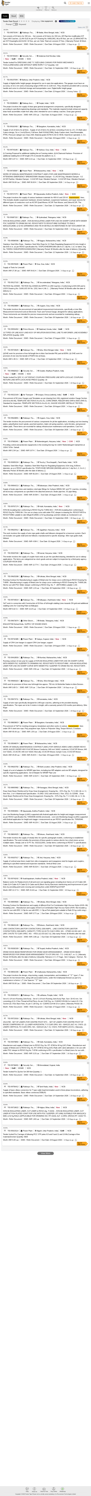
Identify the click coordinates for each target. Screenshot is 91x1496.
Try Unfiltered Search (67, 21)
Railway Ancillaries (28, 103)
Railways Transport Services (28, 33)
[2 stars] (22, 21)
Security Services (28, 56)
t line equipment (47, 21)
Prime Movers (28, 329)
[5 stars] (29, 21)
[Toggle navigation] (88, 3)
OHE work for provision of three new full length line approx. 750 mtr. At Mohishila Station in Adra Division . (43, 684)
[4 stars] (26, 21)
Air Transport (28, 395)
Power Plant (27, 171)
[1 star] (19, 21)
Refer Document (15, 44)
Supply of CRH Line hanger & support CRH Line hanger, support (28, 643)
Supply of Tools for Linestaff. (14, 267)
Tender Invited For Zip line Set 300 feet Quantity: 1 (22, 1072)
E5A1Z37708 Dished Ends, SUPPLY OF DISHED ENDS (25, 624)
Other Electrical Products (29, 621)
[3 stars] (24, 21)
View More (45, 1153)
